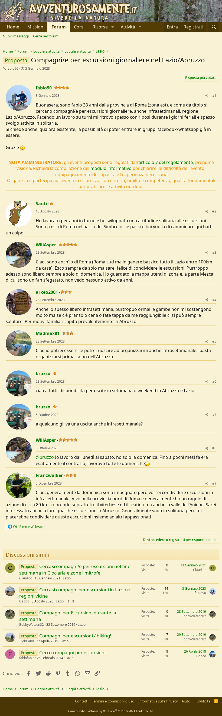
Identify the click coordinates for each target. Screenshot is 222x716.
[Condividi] (207, 96)
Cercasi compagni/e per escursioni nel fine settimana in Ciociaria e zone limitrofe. (74, 569)
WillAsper (46, 245)
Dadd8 (24, 601)
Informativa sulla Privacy (158, 701)
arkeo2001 (47, 292)
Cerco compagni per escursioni (72, 652)
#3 (214, 252)
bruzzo (43, 373)
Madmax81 (48, 333)
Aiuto (186, 701)
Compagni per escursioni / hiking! (75, 636)
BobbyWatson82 (31, 624)
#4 (214, 300)
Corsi (79, 27)
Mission (35, 27)
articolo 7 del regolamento (166, 162)
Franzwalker (49, 475)
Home (13, 27)
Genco (201, 656)
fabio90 (12, 68)
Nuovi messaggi (16, 36)
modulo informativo (111, 168)
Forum (58, 27)
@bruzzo (45, 457)
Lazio (67, 578)
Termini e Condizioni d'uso (113, 701)
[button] (103, 27)
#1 (214, 95)
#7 (214, 414)
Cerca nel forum (45, 36)
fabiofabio (26, 658)
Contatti (81, 701)
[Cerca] (213, 27)
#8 (214, 448)
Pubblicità (202, 701)
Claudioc (25, 578)
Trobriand (26, 641)
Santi (41, 204)
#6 (214, 381)
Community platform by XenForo (111, 711)
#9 (214, 483)
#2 (214, 211)
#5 (214, 341)
